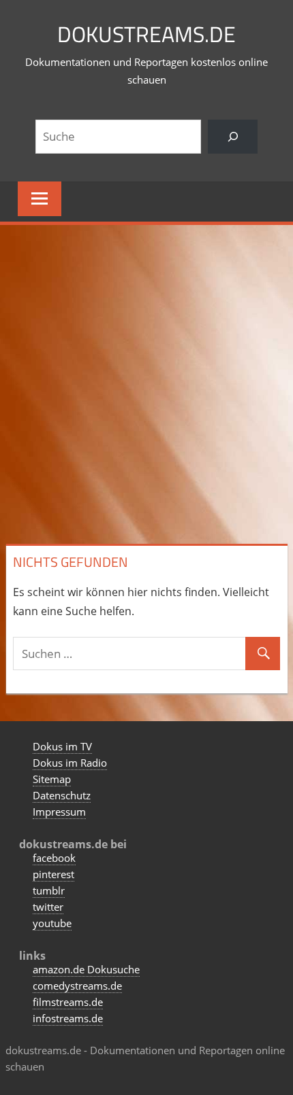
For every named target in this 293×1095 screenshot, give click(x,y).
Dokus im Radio (70, 762)
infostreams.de (68, 1018)
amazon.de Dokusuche (86, 969)
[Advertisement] (146, 381)
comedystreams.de (77, 985)
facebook (54, 858)
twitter (48, 907)
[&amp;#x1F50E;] (233, 137)
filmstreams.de (68, 1002)
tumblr (49, 890)
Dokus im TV (62, 746)
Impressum (59, 811)
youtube (52, 923)
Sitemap (52, 779)
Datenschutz (62, 795)
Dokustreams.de (146, 34)
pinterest (53, 874)
